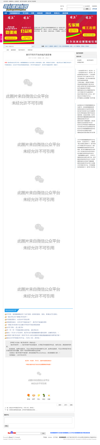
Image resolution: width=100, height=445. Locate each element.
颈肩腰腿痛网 (4, 50)
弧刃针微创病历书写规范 (83, 88)
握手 (33, 399)
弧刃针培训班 (23, 1)
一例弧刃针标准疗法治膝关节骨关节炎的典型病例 (23, 325)
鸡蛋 (49, 399)
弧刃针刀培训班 (32, 1)
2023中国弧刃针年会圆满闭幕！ (85, 92)
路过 (43, 399)
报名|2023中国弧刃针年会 (84, 96)
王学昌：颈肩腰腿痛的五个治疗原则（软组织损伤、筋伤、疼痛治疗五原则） (32, 314)
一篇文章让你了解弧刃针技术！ (17, 317)
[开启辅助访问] (96, 1)
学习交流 (25, 13)
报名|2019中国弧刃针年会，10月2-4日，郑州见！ (24, 338)
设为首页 (6, 1)
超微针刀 (56, 46)
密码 (61, 9)
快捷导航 (90, 13)
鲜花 (28, 399)
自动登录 (87, 6)
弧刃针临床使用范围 (82, 80)
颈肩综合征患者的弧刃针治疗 (85, 122)
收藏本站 (11, 1)
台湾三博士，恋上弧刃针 (15, 327)
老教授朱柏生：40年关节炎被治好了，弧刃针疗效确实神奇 (27, 322)
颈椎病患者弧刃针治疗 (83, 119)
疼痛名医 (48, 13)
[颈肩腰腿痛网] (16, 10)
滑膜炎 (83, 46)
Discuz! (11, 437)
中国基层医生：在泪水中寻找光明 (18, 319)
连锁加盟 (40, 13)
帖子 (33, 46)
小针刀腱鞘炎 (76, 46)
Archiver (50, 437)
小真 (43, 58)
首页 (5, 13)
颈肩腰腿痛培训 (15, 13)
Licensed (18, 437)
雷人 (38, 399)
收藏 (71, 405)
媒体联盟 (65, 13)
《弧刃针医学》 (22, 50)
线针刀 (47, 46)
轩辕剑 (87, 46)
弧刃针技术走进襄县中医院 (84, 130)
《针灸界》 (79, 60)
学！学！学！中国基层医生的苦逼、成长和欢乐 (22, 330)
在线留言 (16, 1)
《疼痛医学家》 (80, 62)
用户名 (62, 6)
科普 (32, 13)
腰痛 (71, 46)
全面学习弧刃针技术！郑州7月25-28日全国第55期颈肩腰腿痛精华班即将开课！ (34, 335)
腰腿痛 (51, 46)
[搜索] (39, 46)
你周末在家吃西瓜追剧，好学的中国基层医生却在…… (23, 410)
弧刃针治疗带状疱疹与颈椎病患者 (86, 124)
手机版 (45, 437)
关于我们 (55, 437)
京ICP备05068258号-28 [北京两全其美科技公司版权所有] (81, 437)
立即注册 (94, 9)
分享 (65, 405)
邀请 (60, 405)
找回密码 (94, 6)
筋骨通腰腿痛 (65, 46)
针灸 (60, 46)
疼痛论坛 (57, 13)
